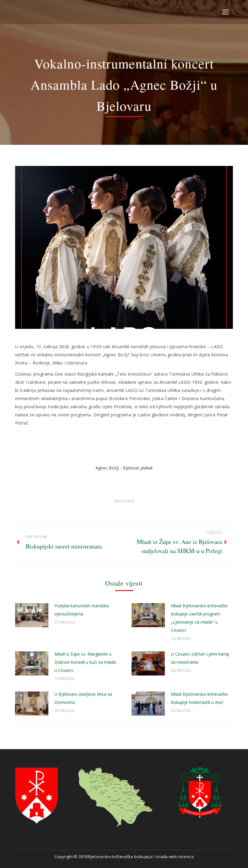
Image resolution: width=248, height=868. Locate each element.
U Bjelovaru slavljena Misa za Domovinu (83, 698)
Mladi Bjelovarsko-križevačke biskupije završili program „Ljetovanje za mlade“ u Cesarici (199, 618)
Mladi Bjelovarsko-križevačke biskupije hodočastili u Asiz (199, 698)
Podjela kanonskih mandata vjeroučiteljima (81, 610)
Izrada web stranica (174, 856)
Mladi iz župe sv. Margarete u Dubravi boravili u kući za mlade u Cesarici (85, 662)
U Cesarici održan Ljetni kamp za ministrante (200, 658)
